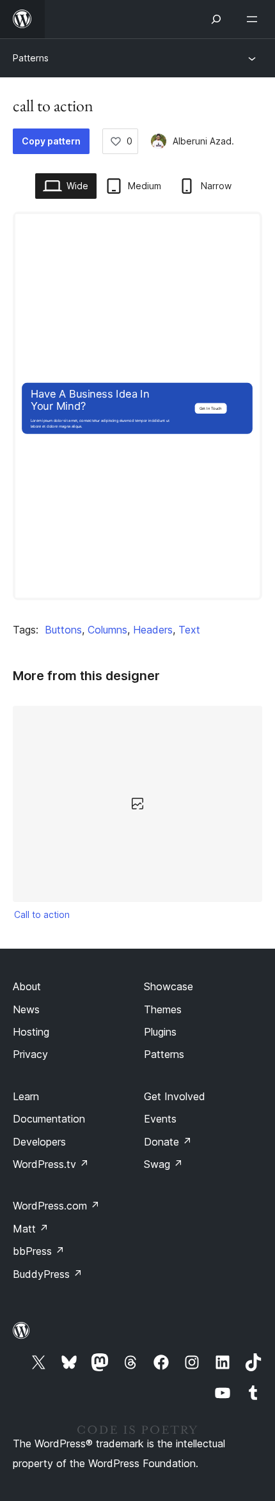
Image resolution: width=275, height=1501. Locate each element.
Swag (163, 1164)
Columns (107, 629)
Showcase (168, 986)
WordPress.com (56, 1205)
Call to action (42, 914)
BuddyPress (47, 1274)
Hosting (31, 1031)
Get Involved (174, 1096)
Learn (26, 1096)
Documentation (49, 1118)
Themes (163, 1009)
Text (189, 629)
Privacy (30, 1054)
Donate (168, 1141)
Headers (153, 629)
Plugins (160, 1031)
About (27, 986)
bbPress (39, 1251)
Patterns (31, 57)
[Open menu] (254, 19)
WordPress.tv (51, 1164)
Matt (31, 1228)
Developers (39, 1141)
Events (160, 1118)
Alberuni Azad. (203, 141)
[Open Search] (216, 19)
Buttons (63, 629)
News (26, 1009)
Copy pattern (51, 141)
